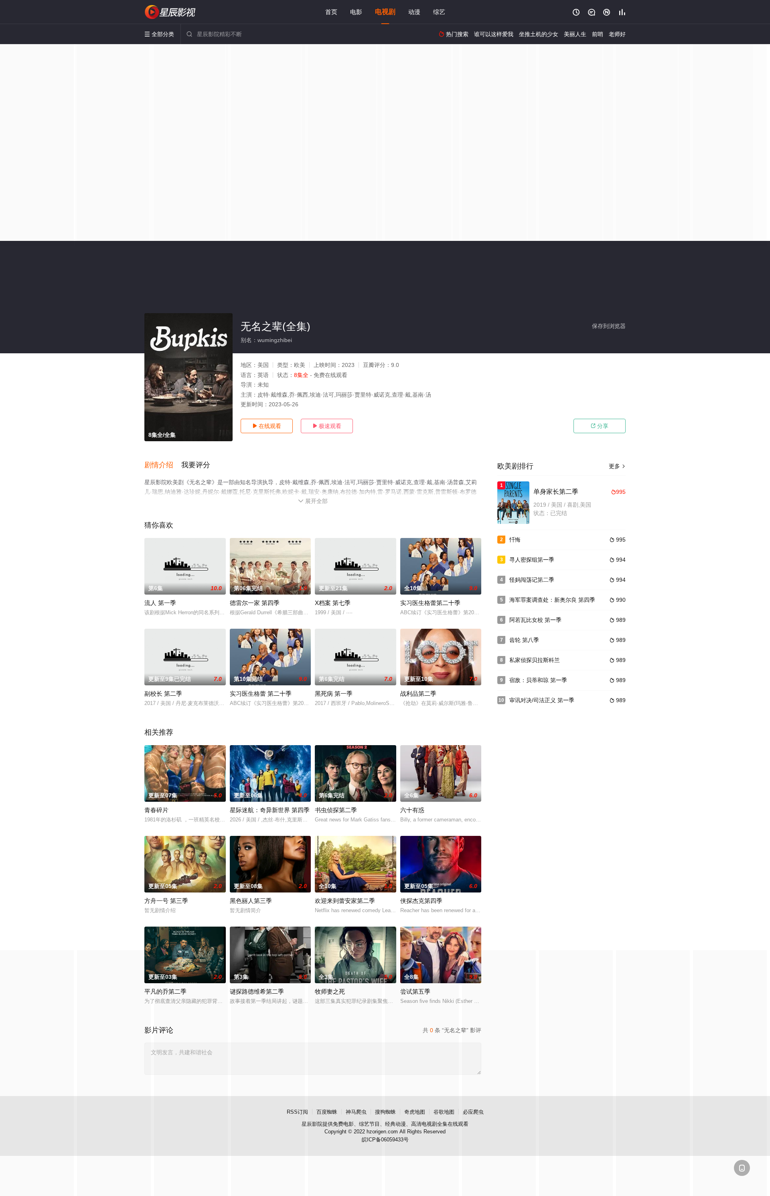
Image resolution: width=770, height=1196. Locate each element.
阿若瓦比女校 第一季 (535, 620)
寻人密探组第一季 (531, 559)
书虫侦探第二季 (336, 810)
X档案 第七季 (333, 602)
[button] (162, 465)
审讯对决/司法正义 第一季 (541, 700)
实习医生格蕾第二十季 (430, 602)
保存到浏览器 (609, 326)
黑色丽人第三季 (251, 900)
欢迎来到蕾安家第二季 (345, 900)
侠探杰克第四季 (421, 900)
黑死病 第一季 (334, 693)
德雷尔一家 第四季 (255, 602)
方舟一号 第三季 (166, 900)
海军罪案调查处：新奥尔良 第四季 (552, 600)
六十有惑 (412, 810)
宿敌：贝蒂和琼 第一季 (538, 680)
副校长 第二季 (163, 693)
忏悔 (515, 539)
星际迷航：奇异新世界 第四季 (270, 810)
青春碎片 (156, 810)
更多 (617, 466)
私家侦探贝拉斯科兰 (534, 660)
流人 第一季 (160, 602)
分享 (599, 426)
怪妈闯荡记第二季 (531, 580)
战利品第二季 (418, 693)
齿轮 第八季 (524, 640)
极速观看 (326, 426)
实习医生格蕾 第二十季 (261, 693)
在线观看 (266, 426)
